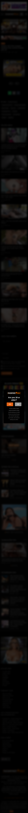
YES (10, 404)
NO (18, 404)
